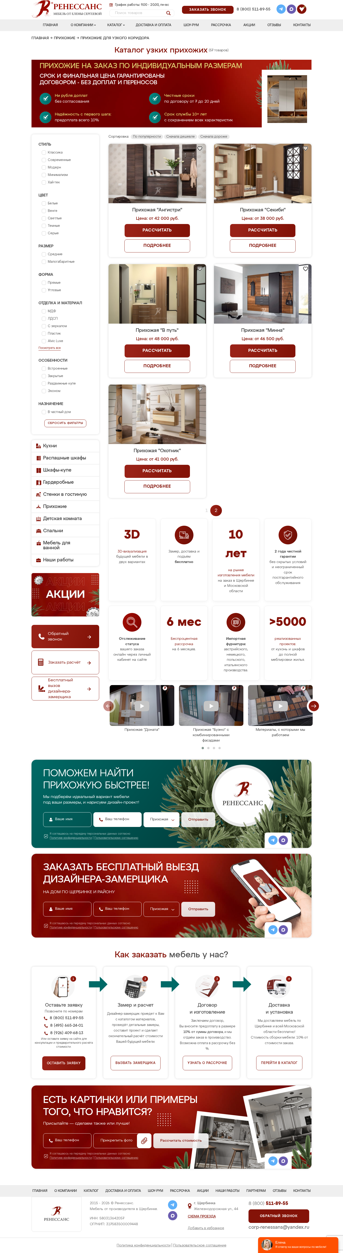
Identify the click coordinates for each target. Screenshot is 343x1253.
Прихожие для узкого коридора (114, 38)
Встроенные (58, 368)
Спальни (53, 530)
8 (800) (268, 1203)
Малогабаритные (61, 261)
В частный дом (59, 412)
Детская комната (62, 518)
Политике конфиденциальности (71, 838)
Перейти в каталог (279, 1063)
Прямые (54, 282)
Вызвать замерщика (136, 1063)
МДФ (52, 311)
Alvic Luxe (55, 341)
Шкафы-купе (57, 470)
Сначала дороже (213, 136)
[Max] (291, 9)
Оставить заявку (64, 1063)
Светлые (55, 218)
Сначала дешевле (180, 136)
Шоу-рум (191, 25)
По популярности (147, 136)
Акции (249, 25)
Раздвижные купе (62, 383)
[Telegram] (281, 9)
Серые (53, 233)
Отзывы (274, 25)
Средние (55, 254)
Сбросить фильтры (65, 423)
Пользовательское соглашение (199, 1245)
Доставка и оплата (153, 25)
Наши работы (58, 560)
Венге (52, 211)
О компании (82, 25)
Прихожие (64, 38)
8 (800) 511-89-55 (253, 9)
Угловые (54, 290)
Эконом (54, 391)
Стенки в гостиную (65, 494)
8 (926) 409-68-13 (253, 16)
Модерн (54, 167)
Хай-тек (54, 182)
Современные (59, 160)
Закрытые (55, 376)
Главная (50, 25)
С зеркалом (57, 326)
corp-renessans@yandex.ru (278, 1227)
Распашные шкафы (64, 458)
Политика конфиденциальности (144, 1245)
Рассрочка (221, 25)
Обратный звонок (279, 1216)
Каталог (114, 25)
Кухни (50, 446)
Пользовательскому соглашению (116, 838)
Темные (54, 226)
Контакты (302, 25)
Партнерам (256, 1191)
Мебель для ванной (56, 545)
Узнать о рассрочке (207, 1063)
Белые (53, 203)
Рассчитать (157, 230)
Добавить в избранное (206, 1228)
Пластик (54, 333)
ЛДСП (53, 318)
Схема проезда (202, 1216)
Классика (55, 152)
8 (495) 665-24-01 (253, 3)
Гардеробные (58, 482)
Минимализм (58, 175)
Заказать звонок (207, 9)
